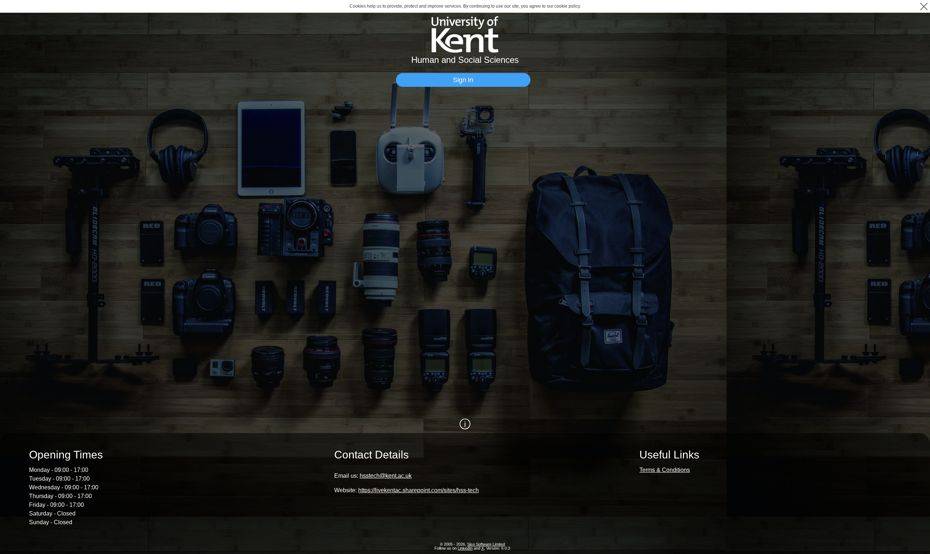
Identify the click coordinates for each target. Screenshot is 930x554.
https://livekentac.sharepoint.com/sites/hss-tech (418, 490)
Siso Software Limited (486, 544)
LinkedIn (465, 548)
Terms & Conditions (664, 470)
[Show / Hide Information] (465, 424)
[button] (923, 6)
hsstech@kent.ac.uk (386, 476)
